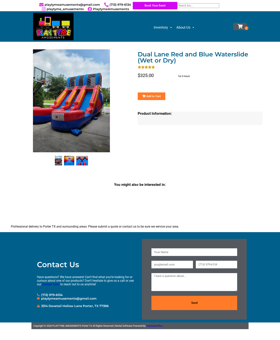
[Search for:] (198, 5)
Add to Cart (153, 96)
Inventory (161, 27)
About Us (183, 27)
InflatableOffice (154, 325)
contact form (50, 284)
